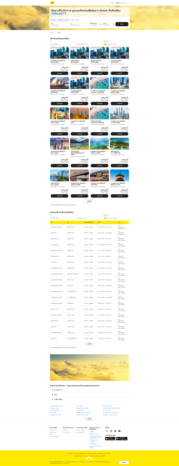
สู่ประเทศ (70, 453)
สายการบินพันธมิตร (54, 437)
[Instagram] (111, 431)
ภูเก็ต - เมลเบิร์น (106, 410)
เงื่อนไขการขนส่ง (94, 434)
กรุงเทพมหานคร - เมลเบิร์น (83, 412)
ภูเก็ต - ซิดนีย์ (53, 412)
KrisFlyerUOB (66, 432)
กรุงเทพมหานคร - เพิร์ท (56, 415)
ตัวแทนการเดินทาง (80, 430)
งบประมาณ (106, 41)
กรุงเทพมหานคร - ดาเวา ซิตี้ (109, 412)
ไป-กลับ (53, 20)
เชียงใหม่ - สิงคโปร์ (107, 406)
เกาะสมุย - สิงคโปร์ (54, 408)
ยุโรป (55, 394)
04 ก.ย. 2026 (93, 25)
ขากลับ (104, 23)
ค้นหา (121, 24)
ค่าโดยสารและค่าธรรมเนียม (94, 440)
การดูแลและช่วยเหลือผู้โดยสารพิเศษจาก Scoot (95, 436)
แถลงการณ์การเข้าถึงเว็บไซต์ (95, 446)
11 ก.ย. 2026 (106, 25)
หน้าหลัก (52, 33)
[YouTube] (119, 431)
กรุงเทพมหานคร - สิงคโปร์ (56, 406)
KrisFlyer (65, 430)
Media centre (53, 432)
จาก (52, 23)
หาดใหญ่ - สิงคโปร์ (54, 410)
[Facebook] (107, 431)
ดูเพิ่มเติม (89, 418)
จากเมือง (108, 453)
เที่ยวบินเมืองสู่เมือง (81, 453)
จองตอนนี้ (59, 73)
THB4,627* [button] (58, 13)
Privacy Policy (79, 461)
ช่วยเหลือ (92, 431)
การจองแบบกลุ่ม (80, 432)
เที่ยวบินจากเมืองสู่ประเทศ (91, 453)
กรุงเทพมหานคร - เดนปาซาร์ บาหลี (111, 408)
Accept (124, 462)
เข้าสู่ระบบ (112, 2)
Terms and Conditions (90, 461)
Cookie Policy (65, 463)
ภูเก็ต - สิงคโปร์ (80, 406)
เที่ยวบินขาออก (93, 23)
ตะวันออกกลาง (58, 390)
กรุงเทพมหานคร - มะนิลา (82, 415)
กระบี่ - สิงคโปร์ (80, 410)
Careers (51, 434)
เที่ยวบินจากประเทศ (102, 453)
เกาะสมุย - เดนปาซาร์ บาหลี (109, 415)
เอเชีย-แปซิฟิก (58, 399)
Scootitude (52, 430)
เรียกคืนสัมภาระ (93, 444)
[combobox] (60, 25)
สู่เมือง (75, 453)
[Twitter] (115, 431)
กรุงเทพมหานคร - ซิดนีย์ (82, 408)
